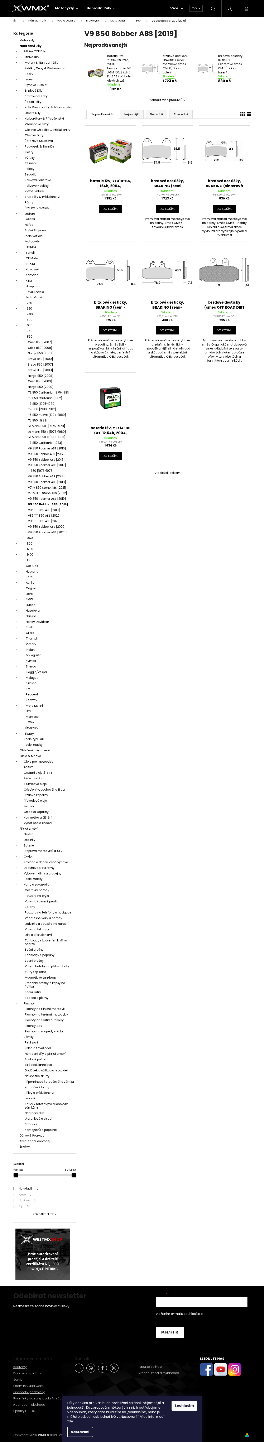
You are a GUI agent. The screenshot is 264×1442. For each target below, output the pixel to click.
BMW (29, 599)
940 (30, 538)
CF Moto (32, 258)
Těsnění (31, 163)
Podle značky (33, 745)
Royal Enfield (35, 292)
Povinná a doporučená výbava (46, 862)
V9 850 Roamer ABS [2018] (47, 482)
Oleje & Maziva (30, 756)
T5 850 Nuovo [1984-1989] (47, 415)
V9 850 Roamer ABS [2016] (47, 448)
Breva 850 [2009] (40, 359)
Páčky (29, 74)
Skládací (31, 1124)
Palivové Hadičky (37, 186)
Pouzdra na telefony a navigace (48, 912)
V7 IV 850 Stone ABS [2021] (47, 488)
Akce (25, 1194)
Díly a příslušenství (38, 935)
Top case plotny (36, 998)
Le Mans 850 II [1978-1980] (47, 432)
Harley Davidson (37, 622)
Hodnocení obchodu (29, 1404)
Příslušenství (29, 828)
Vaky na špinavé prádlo (41, 901)
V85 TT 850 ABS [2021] (44, 521)
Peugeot (32, 694)
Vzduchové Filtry (37, 124)
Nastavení (80, 1431)
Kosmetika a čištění (38, 817)
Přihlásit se (169, 1332)
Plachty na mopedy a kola (44, 1031)
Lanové (30, 1098)
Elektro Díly (32, 113)
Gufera (30, 214)
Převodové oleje (35, 801)
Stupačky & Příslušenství (42, 197)
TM (28, 689)
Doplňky (29, 840)
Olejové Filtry (34, 135)
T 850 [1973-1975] (41, 471)
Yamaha (32, 275)
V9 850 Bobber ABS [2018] (46, 476)
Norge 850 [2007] (40, 353)
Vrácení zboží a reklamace (158, 1373)
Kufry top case (35, 972)
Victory (31, 644)
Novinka (27, 1200)
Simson (31, 683)
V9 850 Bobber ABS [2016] (46, 460)
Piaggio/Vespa (36, 672)
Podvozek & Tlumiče (39, 146)
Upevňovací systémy (39, 868)
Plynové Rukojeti (36, 85)
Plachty (29, 1003)
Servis (17, 1379)
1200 (30, 549)
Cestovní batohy (37, 890)
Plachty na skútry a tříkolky (44, 1020)
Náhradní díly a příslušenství (45, 1054)
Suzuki (30, 264)
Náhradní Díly (31, 46)
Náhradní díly (34, 1113)
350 (29, 309)
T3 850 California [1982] (45, 398)
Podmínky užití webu (28, 1386)
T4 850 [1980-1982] (42, 409)
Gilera (30, 633)
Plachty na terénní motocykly (46, 1014)
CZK (195, 8)
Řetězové (31, 1042)
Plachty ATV (33, 1026)
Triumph (32, 638)
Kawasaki (32, 269)
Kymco (31, 661)
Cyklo (28, 856)
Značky (25, 1146)
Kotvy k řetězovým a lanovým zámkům (46, 1106)
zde (70, 1421)
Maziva (29, 806)
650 (29, 325)
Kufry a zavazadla (36, 884)
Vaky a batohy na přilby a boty (47, 966)
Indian (30, 650)
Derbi (29, 594)
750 (29, 331)
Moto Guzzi (34, 297)
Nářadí (29, 225)
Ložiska (30, 219)
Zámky (29, 1037)
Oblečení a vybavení (35, 750)
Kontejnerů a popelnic (41, 1130)
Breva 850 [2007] (40, 364)
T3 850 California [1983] (45, 443)
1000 (30, 560)
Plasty (29, 152)
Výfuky (30, 158)
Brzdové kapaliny (36, 795)
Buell (29, 627)
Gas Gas (32, 566)
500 (29, 320)
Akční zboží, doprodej (35, 1141)
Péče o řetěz (33, 778)
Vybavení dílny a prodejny (42, 873)
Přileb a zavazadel (38, 1048)
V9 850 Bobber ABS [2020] (47, 527)
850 (29, 336)
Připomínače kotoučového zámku (49, 1082)
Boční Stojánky (35, 230)
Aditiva (29, 767)
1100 (29, 543)
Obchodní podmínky (29, 1392)
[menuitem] (66, 8)
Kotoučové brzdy (37, 1087)
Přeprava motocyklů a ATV (43, 851)
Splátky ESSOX (24, 1411)
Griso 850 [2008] (40, 348)
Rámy (29, 202)
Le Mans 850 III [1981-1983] (46, 437)
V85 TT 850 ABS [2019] (44, 510)
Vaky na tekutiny (37, 929)
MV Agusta (33, 655)
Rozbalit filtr (43, 1214)
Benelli (30, 253)
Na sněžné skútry (37, 1076)
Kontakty (20, 1367)
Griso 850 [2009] (40, 381)
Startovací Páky (36, 96)
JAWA (30, 722)
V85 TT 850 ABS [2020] (44, 515)
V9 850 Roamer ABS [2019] (47, 499)
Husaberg (33, 610)
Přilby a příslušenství (39, 1093)
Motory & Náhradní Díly (41, 63)
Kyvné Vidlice (34, 191)
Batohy (30, 907)
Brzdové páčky (35, 1059)
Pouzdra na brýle (37, 896)
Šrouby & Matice (37, 208)
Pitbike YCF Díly (35, 51)
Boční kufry (33, 992)
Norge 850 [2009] (40, 387)
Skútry (29, 734)
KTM (29, 281)
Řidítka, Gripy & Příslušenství (45, 68)
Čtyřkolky (31, 728)
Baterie (29, 845)
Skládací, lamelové (38, 1065)
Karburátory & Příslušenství (44, 118)
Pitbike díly (31, 57)
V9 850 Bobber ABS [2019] (48, 504)
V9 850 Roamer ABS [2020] (47, 532)
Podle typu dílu (34, 739)
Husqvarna (33, 286)
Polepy (29, 169)
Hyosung (32, 571)
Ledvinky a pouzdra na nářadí (46, 924)
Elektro (28, 834)
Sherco (31, 666)
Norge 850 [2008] (40, 376)
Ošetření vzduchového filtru (44, 789)
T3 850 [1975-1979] (42, 404)
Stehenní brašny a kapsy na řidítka (45, 985)
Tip (24, 1206)
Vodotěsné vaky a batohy (43, 918)
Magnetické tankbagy (41, 977)
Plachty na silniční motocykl (45, 1009)
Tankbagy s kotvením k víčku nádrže (46, 942)
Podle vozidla (33, 236)
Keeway (31, 700)
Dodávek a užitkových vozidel (46, 1070)
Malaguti (32, 678)
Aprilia (30, 582)
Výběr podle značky (38, 823)
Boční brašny (34, 949)
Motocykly (27, 40)
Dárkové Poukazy (32, 1135)
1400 (30, 555)
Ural (28, 711)
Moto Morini (34, 706)
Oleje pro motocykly (38, 761)
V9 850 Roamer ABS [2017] (47, 465)
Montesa (32, 717)
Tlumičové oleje (35, 784)
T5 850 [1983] (37, 420)
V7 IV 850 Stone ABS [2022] (47, 493)
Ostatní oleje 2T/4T (38, 773)
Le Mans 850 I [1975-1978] (46, 426)
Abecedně (181, 114)
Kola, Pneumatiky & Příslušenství (48, 107)
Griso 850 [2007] (40, 342)
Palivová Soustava (38, 180)
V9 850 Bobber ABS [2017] (46, 454)
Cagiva (31, 588)
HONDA (31, 247)
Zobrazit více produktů (166, 100)
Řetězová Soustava (39, 141)
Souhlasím (184, 1405)
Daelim (31, 616)
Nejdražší (156, 114)
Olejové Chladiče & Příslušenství (48, 130)
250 (29, 303)
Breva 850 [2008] (40, 370)
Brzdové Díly (33, 90)
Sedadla (31, 174)
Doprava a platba (27, 1373)
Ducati (30, 605)
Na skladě (29, 1188)
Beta (29, 577)
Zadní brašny (34, 961)
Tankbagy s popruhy (39, 955)
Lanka (29, 79)
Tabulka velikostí (150, 1366)
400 (30, 314)
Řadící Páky (33, 102)
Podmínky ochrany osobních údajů (39, 1398)
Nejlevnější (131, 114)
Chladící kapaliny (36, 812)
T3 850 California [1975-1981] (48, 392)
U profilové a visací (38, 1119)
